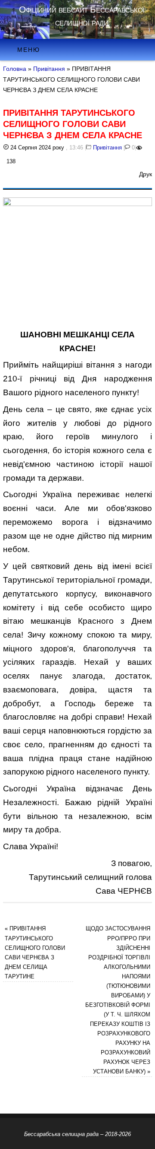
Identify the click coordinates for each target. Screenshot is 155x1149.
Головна (14, 68)
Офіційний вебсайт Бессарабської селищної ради (81, 15)
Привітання (49, 68)
